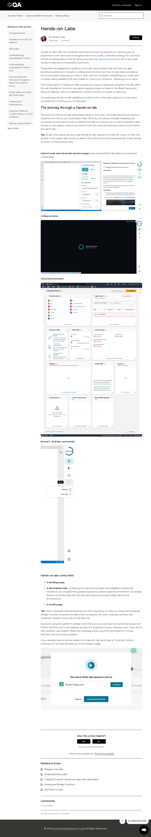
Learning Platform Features (39, 15)
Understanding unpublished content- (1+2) (20, 67)
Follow (136, 37)
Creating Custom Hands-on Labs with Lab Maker (71, 779)
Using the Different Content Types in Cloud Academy (20, 114)
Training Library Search (20, 123)
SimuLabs (14, 48)
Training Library (62, 15)
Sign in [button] (138, 5)
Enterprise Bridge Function (59, 784)
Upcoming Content (109, 59)
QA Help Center (15, 15)
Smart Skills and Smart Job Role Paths (20, 93)
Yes (83, 741)
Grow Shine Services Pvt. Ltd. (68, 828)
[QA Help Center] (15, 5)
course (127, 97)
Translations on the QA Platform (20, 41)
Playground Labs (53, 769)
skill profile (93, 97)
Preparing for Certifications (15, 103)
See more (13, 128)
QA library (78, 59)
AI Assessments (17, 33)
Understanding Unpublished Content (20, 56)
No (99, 741)
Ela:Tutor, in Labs (53, 789)
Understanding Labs (55, 774)
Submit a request (121, 5)
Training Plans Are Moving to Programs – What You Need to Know (20, 81)
